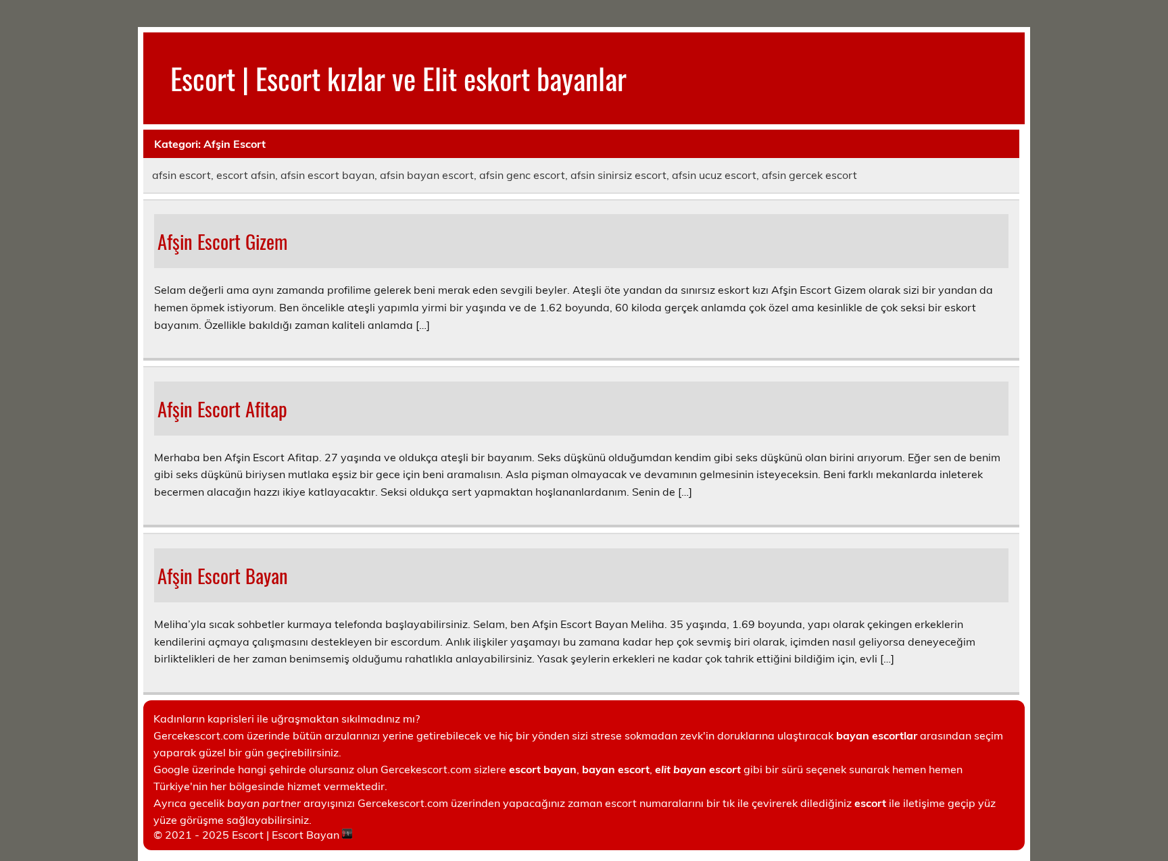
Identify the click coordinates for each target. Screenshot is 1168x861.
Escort (248, 834)
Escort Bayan (305, 834)
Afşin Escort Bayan (222, 575)
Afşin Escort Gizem (222, 241)
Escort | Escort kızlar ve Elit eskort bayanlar (398, 77)
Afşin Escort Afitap (222, 408)
